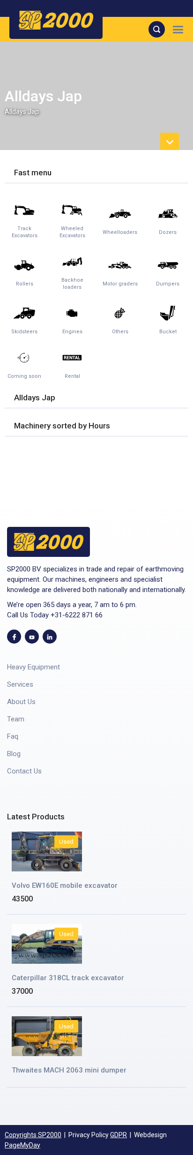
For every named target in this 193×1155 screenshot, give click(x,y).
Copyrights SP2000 (33, 1135)
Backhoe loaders (72, 283)
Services (20, 684)
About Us (21, 702)
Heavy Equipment (33, 667)
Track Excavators (24, 232)
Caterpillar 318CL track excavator (68, 978)
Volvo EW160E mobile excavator (65, 885)
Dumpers (167, 284)
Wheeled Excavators (72, 232)
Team (15, 719)
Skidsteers (24, 332)
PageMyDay (22, 1145)
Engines (72, 332)
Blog (14, 754)
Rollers (24, 284)
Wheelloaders (120, 232)
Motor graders (120, 284)
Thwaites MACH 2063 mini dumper (69, 1070)
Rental (72, 376)
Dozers (168, 232)
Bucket (168, 332)
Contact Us (24, 771)
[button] (178, 29)
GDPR (118, 1135)
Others (120, 332)
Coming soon (24, 376)
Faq (12, 736)
